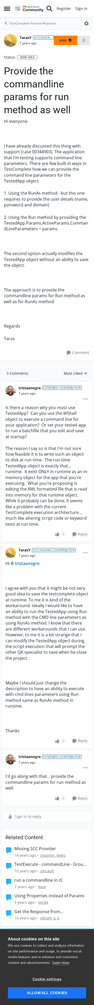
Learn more (60, 963)
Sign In (81, 8)
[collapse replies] (47, 383)
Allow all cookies (47, 993)
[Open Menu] (86, 23)
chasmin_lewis (53, 855)
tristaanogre (30, 387)
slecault (47, 870)
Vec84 (43, 902)
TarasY (26, 37)
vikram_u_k (49, 917)
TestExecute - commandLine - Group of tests (50, 864)
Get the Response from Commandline (37, 911)
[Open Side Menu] (7, 8)
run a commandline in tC (38, 880)
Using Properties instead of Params (49, 896)
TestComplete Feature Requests (32, 23)
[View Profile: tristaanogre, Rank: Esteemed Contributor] (10, 390)
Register (64, 8)
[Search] (49, 8)
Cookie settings (47, 979)
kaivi (42, 886)
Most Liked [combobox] (75, 373)
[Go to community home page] (29, 8)
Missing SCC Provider (35, 848)
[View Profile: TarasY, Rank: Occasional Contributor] (10, 40)
